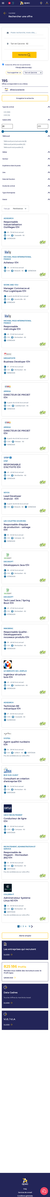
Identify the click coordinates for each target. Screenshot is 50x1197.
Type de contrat (8, 107)
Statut (4, 199)
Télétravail (6, 136)
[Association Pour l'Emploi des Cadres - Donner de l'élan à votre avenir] (25, 3)
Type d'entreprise (8, 193)
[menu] (3, 3)
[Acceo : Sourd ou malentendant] (13, 3)
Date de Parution (8, 179)
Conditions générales (25, 1196)
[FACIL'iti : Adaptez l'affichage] (9, 3)
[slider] (2, 131)
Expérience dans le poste (11, 166)
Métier (4, 152)
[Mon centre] (41, 3)
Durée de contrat (8, 186)
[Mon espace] (47, 3)
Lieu (3, 172)
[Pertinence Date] (19, 208)
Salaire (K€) (6, 120)
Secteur (5, 159)
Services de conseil (25, 1192)
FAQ (25, 1189)
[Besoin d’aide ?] (44, 1191)
